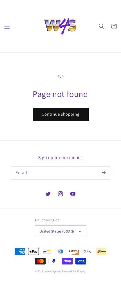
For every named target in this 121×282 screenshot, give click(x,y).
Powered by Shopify (74, 271)
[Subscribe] (103, 172)
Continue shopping (61, 114)
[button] (7, 26)
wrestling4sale (53, 271)
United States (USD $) (57, 231)
